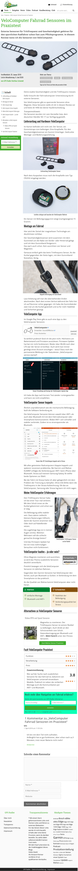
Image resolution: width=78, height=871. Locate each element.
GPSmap (66, 838)
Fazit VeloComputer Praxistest (10, 131)
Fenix (62, 834)
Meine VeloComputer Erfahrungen (11, 111)
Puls (54, 852)
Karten (66, 841)
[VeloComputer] (28, 334)
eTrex (70, 832)
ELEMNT (65, 829)
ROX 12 (58, 852)
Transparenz (8, 824)
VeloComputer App (7, 105)
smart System (58, 857)
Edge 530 (67, 822)
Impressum (8, 831)
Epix (66, 832)
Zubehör (61, 863)
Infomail (39, 712)
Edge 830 (59, 824)
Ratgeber (15, 10)
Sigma (61, 855)
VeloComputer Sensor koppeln (10, 108)
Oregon (71, 844)
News (22, 10)
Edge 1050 (68, 827)
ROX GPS (62, 852)
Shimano (55, 855)
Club (53, 10)
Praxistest (6, 15)
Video (28, 10)
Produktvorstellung (63, 849)
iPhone (61, 841)
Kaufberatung (44, 10)
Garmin (58, 837)
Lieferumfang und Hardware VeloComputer (10, 97)
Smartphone (67, 855)
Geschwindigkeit (46, 78)
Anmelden (50, 708)
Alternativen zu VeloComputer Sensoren (10, 121)
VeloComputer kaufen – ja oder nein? (10, 115)
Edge (60, 821)
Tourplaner (56, 860)
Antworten (30, 745)
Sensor (57, 78)
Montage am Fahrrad (8, 102)
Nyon (67, 844)
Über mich (8, 818)
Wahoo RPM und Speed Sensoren (11, 127)
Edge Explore (58, 829)
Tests (6, 10)
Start (2, 15)
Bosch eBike (64, 818)
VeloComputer (45, 82)
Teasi (65, 857)
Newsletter (8, 821)
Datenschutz (56, 712)
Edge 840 (66, 824)
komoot (56, 843)
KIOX (70, 841)
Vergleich (70, 860)
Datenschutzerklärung (12, 828)
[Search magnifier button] (73, 10)
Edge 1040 (61, 827)
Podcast (35, 10)
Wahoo (56, 863)
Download (73, 331)
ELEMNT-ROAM (60, 832)
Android (55, 819)
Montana (62, 844)
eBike (55, 821)
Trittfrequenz (67, 78)
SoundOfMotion (48, 330)
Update (64, 860)
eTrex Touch (56, 834)
